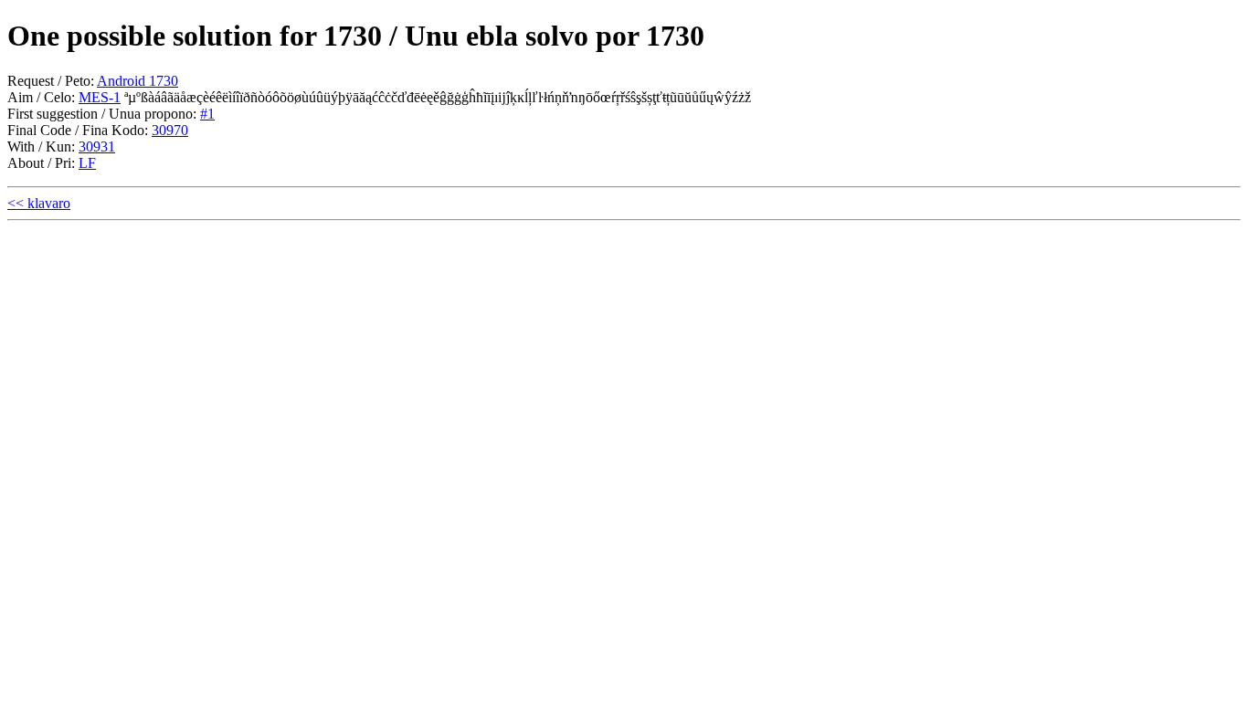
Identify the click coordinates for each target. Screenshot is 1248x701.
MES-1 (100, 97)
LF (87, 163)
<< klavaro (38, 203)
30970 (170, 130)
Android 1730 (137, 81)
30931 (97, 146)
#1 (207, 113)
